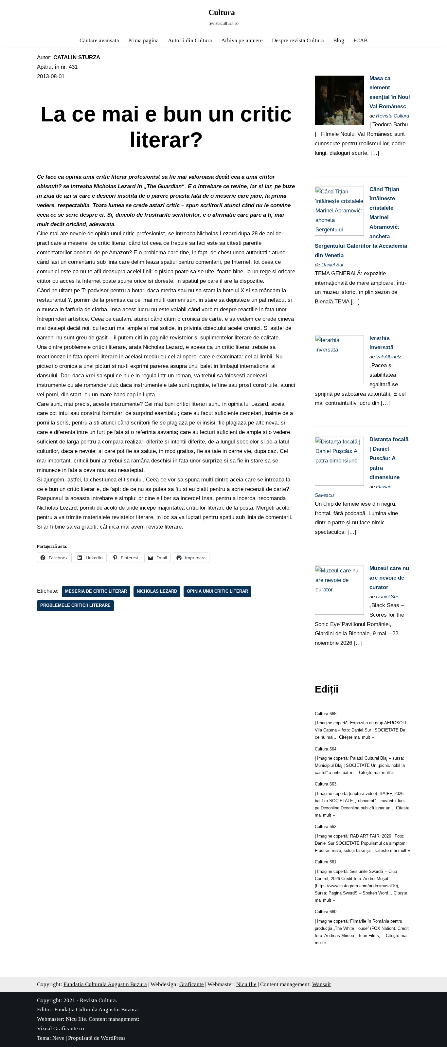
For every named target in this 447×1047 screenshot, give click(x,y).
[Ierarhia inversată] (339, 382)
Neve (58, 1038)
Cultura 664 (325, 749)
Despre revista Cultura (298, 40)
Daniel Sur (332, 264)
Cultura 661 (325, 861)
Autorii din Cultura (190, 40)
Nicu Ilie (246, 984)
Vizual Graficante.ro (60, 1028)
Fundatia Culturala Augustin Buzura (105, 984)
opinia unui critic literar (217, 591)
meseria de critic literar (96, 591)
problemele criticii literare (75, 605)
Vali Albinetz (389, 356)
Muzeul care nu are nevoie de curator (389, 577)
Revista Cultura (392, 115)
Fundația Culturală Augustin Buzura (96, 1009)
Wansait (321, 984)
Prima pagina (143, 40)
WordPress (113, 1038)
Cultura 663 (325, 784)
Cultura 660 (325, 911)
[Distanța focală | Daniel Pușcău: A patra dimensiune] (339, 484)
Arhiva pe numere (242, 40)
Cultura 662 (325, 826)
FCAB (360, 40)
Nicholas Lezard (157, 591)
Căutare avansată (99, 40)
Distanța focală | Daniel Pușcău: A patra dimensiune (388, 458)
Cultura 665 (325, 713)
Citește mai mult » (356, 737)
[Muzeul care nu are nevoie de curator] (339, 613)
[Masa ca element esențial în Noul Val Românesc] (339, 123)
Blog (338, 40)
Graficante (191, 984)
